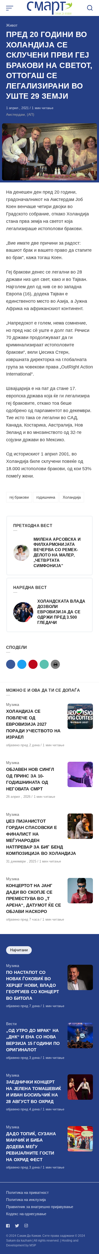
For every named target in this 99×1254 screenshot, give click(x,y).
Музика (12, 704)
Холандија (72, 497)
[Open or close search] (90, 8)
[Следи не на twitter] (17, 1226)
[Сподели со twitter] (21, 664)
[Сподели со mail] (44, 664)
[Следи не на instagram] (26, 1226)
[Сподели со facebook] (10, 664)
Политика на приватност (27, 1192)
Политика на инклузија (26, 1199)
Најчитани (19, 950)
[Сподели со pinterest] (33, 664)
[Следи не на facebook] (9, 1226)
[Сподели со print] (55, 664)
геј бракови (19, 497)
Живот (12, 25)
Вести (11, 1024)
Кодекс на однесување (26, 1214)
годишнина (45, 497)
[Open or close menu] (10, 8)
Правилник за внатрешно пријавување (39, 1207)
